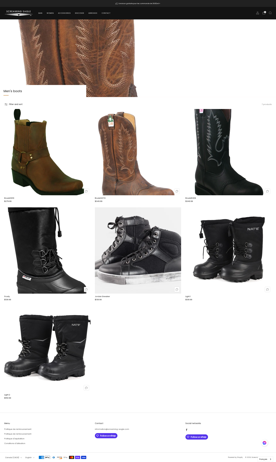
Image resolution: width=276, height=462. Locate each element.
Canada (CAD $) (12, 457)
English (28, 457)
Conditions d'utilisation (14, 443)
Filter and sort (16, 104)
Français (263, 459)
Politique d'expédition (14, 438)
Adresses (92, 13)
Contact (106, 13)
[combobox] (265, 459)
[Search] (270, 13)
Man (40, 13)
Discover (79, 13)
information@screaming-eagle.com (112, 429)
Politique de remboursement (17, 429)
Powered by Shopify (235, 457)
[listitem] (138, 3)
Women (50, 13)
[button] (264, 444)
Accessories (64, 13)
